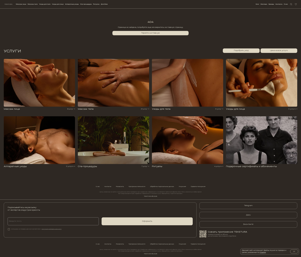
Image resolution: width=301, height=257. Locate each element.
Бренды (271, 4)
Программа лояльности (137, 186)
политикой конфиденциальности (51, 229)
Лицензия (182, 186)
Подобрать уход (241, 50)
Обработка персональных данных (162, 186)
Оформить (147, 221)
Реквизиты (120, 186)
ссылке (263, 252)
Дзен (248, 215)
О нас (286, 4)
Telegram (248, 206)
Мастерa (264, 4)
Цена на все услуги (279, 50)
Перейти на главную (150, 33)
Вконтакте (248, 224)
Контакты (278, 4)
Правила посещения (198, 186)
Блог (257, 4)
